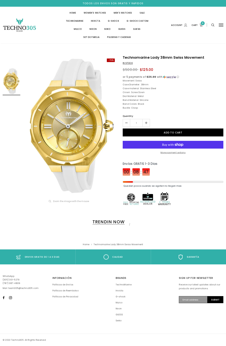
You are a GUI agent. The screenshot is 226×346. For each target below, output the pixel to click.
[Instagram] (10, 297)
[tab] (108, 222)
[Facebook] (3, 297)
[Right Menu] (221, 25)
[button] (173, 77)
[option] (71, 126)
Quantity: (128, 116)
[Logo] (29, 25)
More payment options (173, 152)
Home (86, 244)
